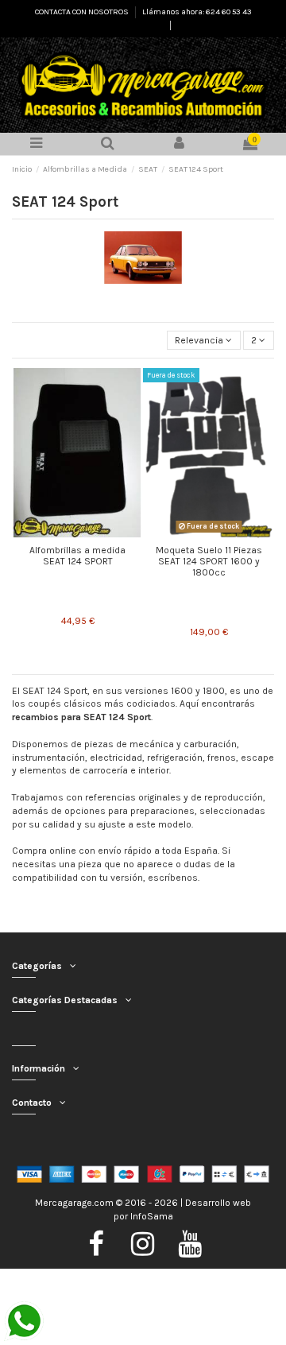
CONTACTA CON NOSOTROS (82, 12)
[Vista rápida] (77, 532)
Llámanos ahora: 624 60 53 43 (197, 12)
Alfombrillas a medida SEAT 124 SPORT (77, 556)
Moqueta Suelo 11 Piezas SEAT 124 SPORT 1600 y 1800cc (209, 562)
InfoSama (151, 1216)
